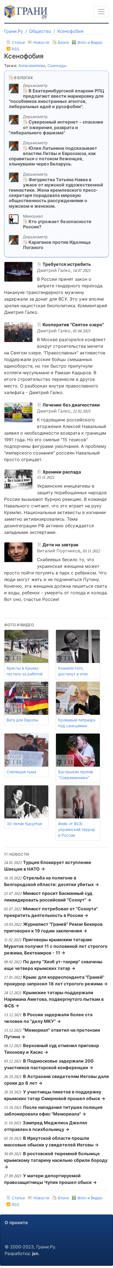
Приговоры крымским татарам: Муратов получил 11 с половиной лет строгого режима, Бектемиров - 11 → (56, 946)
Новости (41, 42)
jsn (35, 1253)
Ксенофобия (70, 31)
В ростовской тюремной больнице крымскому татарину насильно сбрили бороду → (56, 1160)
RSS (15, 49)
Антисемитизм (31, 65)
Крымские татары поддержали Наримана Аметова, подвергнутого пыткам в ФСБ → (54, 999)
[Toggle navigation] (101, 11)
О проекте (16, 1222)
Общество (40, 31)
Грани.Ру (13, 31)
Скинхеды (57, 65)
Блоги (63, 42)
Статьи (18, 42)
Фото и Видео (89, 42)
